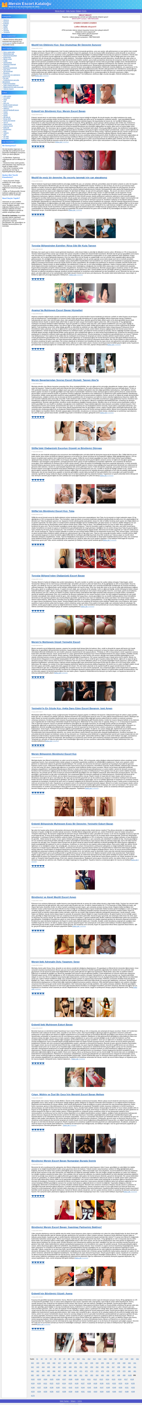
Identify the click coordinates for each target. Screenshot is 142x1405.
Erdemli (6, 23)
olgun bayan (7, 124)
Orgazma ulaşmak (9, 64)
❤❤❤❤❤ (38, 80)
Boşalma (6, 73)
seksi (5, 99)
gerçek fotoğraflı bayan (11, 110)
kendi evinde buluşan (10, 105)
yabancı (6, 133)
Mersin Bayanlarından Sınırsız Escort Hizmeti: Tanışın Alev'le (65, 380)
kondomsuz (7, 129)
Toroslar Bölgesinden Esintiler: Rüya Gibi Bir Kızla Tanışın (63, 245)
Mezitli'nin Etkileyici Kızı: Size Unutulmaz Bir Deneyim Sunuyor (66, 45)
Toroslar (6, 30)
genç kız (6, 103)
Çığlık (5, 61)
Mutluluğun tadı (8, 54)
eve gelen (6, 98)
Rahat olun (7, 57)
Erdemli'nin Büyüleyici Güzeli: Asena (51, 1293)
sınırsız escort (8, 126)
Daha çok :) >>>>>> (42, 76)
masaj (5, 112)
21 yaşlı (6, 138)
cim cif (5, 122)
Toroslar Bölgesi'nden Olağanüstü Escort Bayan (58, 575)
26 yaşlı (6, 136)
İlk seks (6, 78)
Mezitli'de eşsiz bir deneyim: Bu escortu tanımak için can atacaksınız (69, 177)
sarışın (5, 113)
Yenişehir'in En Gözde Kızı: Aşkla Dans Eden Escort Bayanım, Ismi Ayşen (71, 708)
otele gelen (7, 96)
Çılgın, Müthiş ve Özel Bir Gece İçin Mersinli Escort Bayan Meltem (67, 1094)
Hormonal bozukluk (10, 55)
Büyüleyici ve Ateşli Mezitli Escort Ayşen (53, 897)
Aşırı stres (6, 69)
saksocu (6, 108)
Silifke (5, 27)
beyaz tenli (7, 119)
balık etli (6, 127)
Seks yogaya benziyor (11, 85)
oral (4, 101)
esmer (5, 115)
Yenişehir (6, 32)
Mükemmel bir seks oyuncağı (13, 87)
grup (4, 131)
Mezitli (5, 25)
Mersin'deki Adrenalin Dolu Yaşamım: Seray (55, 961)
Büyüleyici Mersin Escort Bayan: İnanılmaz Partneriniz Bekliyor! (66, 1227)
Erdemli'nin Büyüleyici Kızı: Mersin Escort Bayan (58, 111)
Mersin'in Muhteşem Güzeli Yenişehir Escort (55, 642)
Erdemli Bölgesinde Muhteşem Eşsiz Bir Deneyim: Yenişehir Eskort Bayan (72, 823)
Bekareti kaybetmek (10, 68)
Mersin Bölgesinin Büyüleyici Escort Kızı (54, 754)
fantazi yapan (8, 106)
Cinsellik (6, 66)
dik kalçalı (6, 117)
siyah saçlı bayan (9, 120)
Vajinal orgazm (8, 89)
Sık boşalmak (8, 71)
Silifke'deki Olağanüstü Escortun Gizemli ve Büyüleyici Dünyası (66, 448)
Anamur (6, 22)
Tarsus (5, 29)
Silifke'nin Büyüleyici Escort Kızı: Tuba (52, 511)
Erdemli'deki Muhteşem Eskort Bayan (52, 1024)
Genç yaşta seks (9, 52)
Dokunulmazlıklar (9, 83)
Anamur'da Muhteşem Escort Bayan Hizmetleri (57, 310)
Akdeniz (6, 20)
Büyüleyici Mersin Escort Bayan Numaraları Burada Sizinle (63, 1160)
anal (4, 134)
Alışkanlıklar (7, 62)
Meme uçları (7, 59)
